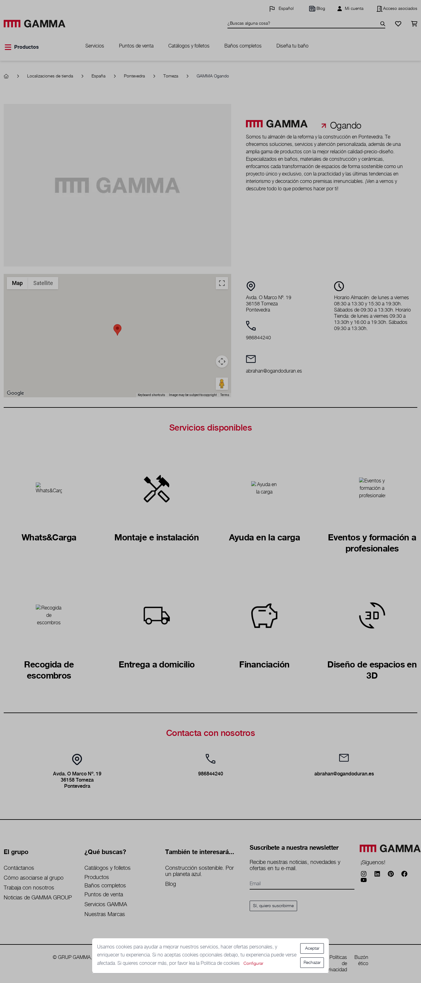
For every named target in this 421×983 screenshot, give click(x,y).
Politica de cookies (221, 963)
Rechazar (312, 962)
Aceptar (312, 948)
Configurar (253, 963)
